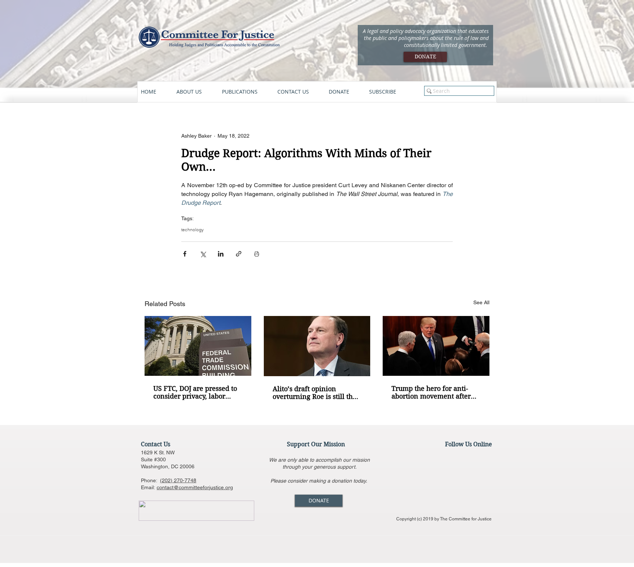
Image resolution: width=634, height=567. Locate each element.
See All (481, 302)
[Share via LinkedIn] (220, 253)
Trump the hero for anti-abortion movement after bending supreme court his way (433, 392)
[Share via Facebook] (184, 253)
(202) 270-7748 (178, 480)
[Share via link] (238, 253)
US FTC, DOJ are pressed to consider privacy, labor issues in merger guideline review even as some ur (195, 392)
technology (192, 229)
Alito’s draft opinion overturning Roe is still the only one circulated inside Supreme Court (314, 392)
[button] (195, 91)
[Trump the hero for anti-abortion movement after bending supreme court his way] (436, 346)
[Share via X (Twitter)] (202, 253)
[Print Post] (256, 253)
